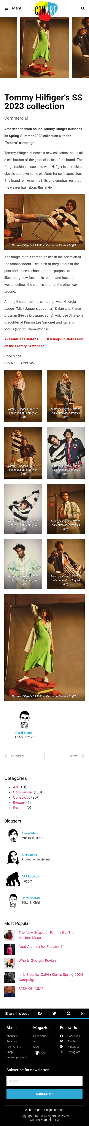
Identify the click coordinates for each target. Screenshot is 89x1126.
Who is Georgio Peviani (38, 960)
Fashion (19, 807)
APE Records (30, 876)
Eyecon (19, 802)
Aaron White (30, 833)
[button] (13, 8)
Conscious (21, 797)
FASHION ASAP (31, 988)
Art (15, 787)
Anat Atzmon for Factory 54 (42, 946)
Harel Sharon (24, 732)
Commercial (16, 118)
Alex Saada (29, 855)
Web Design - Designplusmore (44, 1110)
